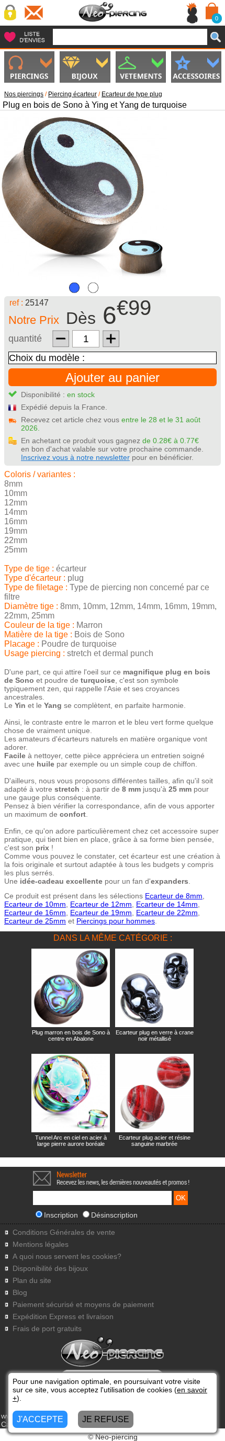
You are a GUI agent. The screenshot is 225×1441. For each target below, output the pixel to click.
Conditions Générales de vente (64, 1232)
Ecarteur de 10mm (35, 904)
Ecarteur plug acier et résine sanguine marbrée (154, 1140)
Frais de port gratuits (47, 1329)
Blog (20, 1293)
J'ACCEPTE (40, 1419)
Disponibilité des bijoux (50, 1269)
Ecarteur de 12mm (101, 904)
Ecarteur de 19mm (101, 912)
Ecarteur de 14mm (167, 904)
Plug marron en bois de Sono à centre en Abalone (71, 1035)
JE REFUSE (105, 1419)
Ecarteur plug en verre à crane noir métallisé (155, 1035)
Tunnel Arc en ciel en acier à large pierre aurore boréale (71, 1140)
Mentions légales (41, 1244)
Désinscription (114, 1215)
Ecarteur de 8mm (174, 896)
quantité (25, 338)
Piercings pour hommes (115, 921)
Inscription (61, 1215)
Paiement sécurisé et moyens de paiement (83, 1305)
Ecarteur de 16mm (35, 912)
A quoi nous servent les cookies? (67, 1256)
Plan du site (32, 1281)
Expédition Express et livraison (63, 1317)
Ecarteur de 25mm (35, 921)
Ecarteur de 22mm (167, 912)
